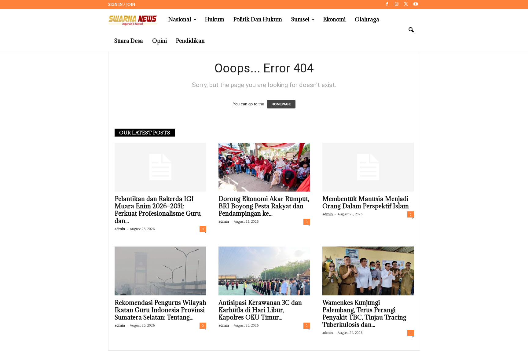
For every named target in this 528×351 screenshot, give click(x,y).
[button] (411, 30)
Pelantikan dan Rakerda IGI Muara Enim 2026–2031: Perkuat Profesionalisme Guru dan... (158, 210)
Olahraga (367, 19)
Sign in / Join (121, 4)
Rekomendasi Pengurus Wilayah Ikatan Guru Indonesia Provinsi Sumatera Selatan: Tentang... (160, 310)
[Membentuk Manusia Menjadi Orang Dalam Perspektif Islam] (368, 167)
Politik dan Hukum (257, 19)
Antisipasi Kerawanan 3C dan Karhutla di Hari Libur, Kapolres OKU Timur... (260, 310)
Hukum (214, 19)
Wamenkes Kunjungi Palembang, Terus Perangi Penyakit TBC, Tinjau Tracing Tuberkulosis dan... (364, 314)
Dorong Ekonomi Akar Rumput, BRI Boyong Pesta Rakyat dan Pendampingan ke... (263, 206)
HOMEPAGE (281, 104)
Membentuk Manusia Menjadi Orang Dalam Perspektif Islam (365, 202)
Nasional (179, 19)
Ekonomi (334, 19)
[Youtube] (415, 4)
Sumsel (300, 19)
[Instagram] (396, 4)
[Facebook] (387, 4)
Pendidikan (190, 40)
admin (120, 228)
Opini (159, 40)
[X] (406, 4)
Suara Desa (128, 40)
